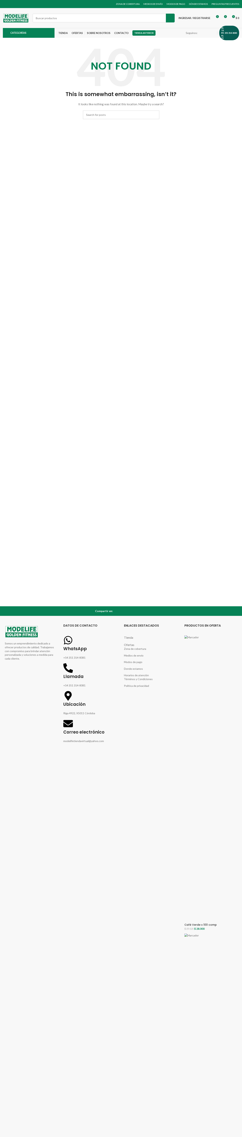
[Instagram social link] (203, 33)
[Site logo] (16, 17)
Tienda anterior (144, 33)
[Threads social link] (208, 33)
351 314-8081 (231, 33)
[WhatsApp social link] (213, 33)
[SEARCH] (170, 18)
